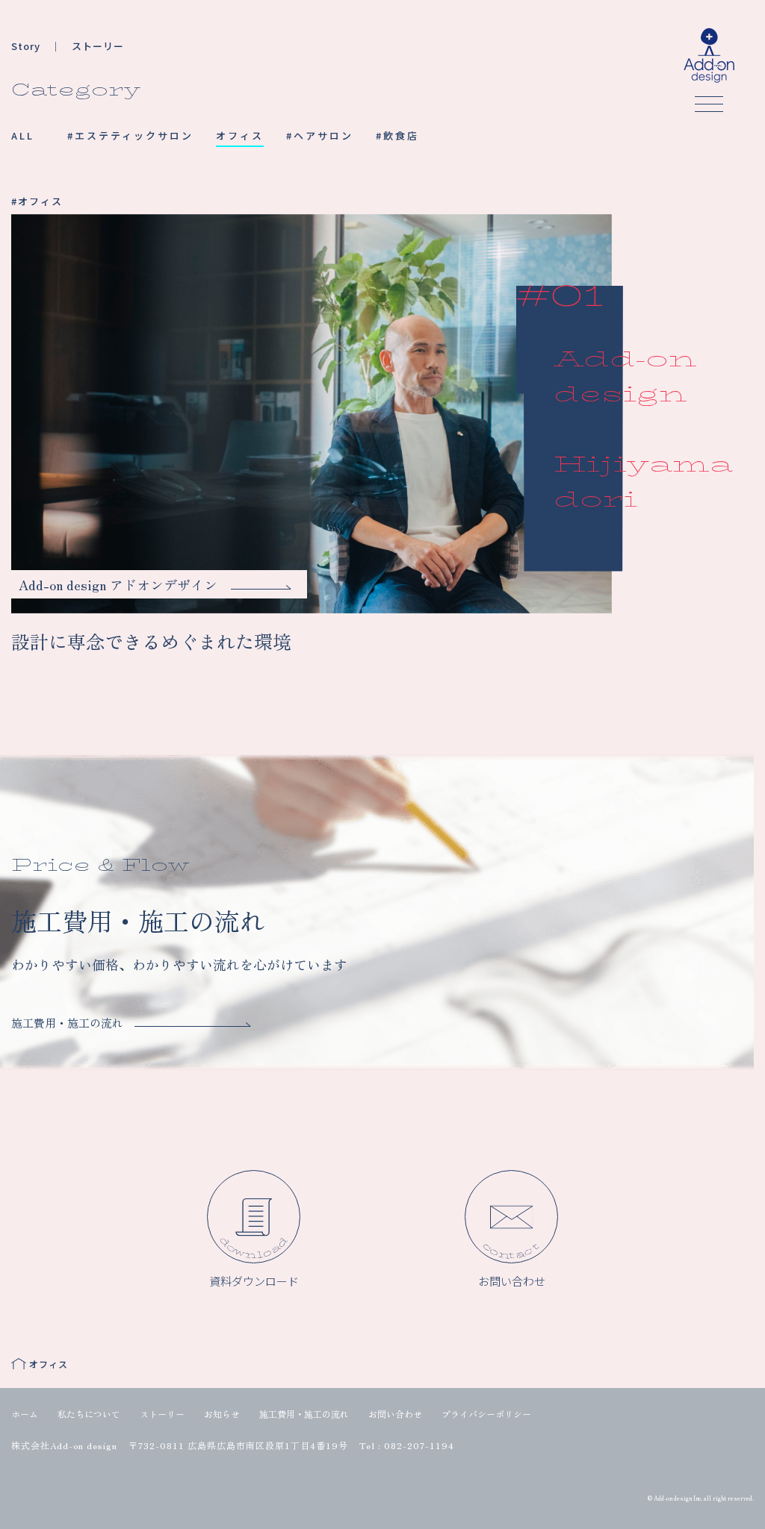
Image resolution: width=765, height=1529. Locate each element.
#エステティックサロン (130, 135)
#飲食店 (397, 135)
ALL (22, 135)
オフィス (240, 135)
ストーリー (162, 1413)
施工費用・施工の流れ (304, 1413)
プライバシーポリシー (486, 1413)
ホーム (24, 1413)
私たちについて (89, 1413)
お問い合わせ (395, 1413)
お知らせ (222, 1413)
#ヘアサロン (319, 135)
